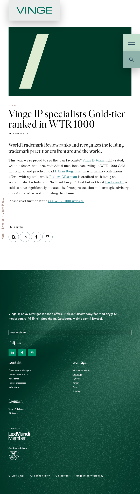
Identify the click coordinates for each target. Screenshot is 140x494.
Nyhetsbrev (14, 387)
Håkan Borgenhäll (68, 171)
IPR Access (13, 413)
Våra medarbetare (81, 370)
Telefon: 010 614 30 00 (19, 375)
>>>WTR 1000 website (66, 201)
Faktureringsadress (17, 383)
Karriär (76, 383)
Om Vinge (77, 375)
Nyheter (2, 224)
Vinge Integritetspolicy (89, 476)
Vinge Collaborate (17, 409)
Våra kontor (14, 379)
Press (75, 387)
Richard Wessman (63, 177)
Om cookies (62, 476)
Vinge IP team (93, 160)
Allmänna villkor (40, 476)
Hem (2, 236)
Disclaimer (18, 476)
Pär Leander (114, 182)
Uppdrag (76, 391)
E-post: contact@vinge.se (20, 370)
